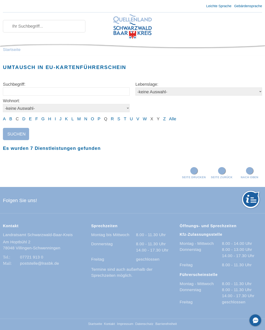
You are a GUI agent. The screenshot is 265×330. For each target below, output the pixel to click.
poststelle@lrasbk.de (39, 263)
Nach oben (249, 177)
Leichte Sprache (218, 6)
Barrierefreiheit (166, 324)
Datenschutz (144, 324)
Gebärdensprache (248, 6)
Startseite (12, 49)
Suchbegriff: (14, 84)
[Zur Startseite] (132, 26)
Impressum (125, 324)
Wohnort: (11, 100)
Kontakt (109, 324)
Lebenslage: (146, 84)
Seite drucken (194, 177)
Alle (172, 118)
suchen (16, 134)
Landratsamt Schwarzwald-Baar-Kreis (38, 234)
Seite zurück (222, 177)
